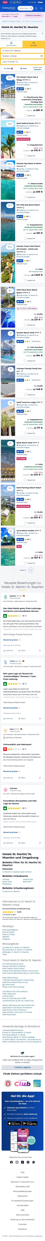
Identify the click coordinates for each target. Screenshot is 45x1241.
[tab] (11, 44)
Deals (5, 2)
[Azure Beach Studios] (8, 547)
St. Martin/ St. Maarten (11, 891)
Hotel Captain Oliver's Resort (13, 968)
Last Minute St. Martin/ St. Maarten (16, 947)
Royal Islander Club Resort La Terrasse (17, 1012)
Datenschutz (22, 1196)
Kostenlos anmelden (33, 15)
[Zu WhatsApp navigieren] (33, 1162)
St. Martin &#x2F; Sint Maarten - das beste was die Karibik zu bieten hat (22, 1039)
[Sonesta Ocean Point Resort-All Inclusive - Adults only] (8, 263)
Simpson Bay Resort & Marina (28, 163)
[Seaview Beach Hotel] (8, 346)
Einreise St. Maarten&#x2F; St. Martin (16, 1032)
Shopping (6, 939)
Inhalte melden (22, 1177)
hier (9, 38)
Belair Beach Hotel (24, 443)
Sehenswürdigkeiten (10, 930)
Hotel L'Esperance (9, 994)
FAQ (22, 1172)
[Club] (15, 16)
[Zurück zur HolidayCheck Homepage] (8, 8)
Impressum (22, 1229)
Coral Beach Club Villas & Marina (15, 991)
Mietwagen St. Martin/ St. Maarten (15, 952)
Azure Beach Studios (25, 531)
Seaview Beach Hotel (25, 333)
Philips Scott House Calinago (13, 987)
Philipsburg (6, 884)
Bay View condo (8, 984)
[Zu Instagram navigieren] (17, 1162)
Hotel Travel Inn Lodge (26, 402)
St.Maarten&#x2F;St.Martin (12, 1030)
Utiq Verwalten (22, 1205)
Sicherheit (22, 1224)
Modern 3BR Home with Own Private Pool (18, 1005)
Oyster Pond (7, 882)
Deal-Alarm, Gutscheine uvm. (22, 1182)
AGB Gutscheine (22, 1215)
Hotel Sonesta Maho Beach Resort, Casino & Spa (20, 973)
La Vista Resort (8, 996)
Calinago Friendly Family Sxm (29, 369)
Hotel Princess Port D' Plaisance (14, 1010)
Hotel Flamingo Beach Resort (28, 488)
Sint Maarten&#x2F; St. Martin (14, 1035)
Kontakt (31, 2)
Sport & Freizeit (8, 932)
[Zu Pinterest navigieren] (28, 1162)
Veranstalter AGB (23, 1187)
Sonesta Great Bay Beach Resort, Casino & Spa (20, 971)
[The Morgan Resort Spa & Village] (8, 96)
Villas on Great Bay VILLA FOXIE (14, 998)
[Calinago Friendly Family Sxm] (8, 381)
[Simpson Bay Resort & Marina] (8, 180)
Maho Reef (27, 882)
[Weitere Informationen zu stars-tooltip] (29, 80)
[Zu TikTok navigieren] (22, 1162)
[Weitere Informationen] (42, 150)
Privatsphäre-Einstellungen (22, 1201)
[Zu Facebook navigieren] (11, 1162)
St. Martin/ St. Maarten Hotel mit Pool (16, 872)
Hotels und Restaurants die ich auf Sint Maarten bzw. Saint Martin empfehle (22, 1042)
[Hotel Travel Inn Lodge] (8, 417)
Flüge (4, 954)
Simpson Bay (28, 879)
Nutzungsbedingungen (22, 1191)
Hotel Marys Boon (9, 1014)
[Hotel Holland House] (8, 139)
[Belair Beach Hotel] (8, 461)
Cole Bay (5, 879)
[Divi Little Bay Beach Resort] (8, 221)
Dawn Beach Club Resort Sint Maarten (17, 1007)
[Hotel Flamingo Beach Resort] (8, 505)
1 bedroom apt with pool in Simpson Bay (18, 980)
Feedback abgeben (22, 1067)
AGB (22, 1210)
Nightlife (5, 937)
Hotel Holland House (25, 123)
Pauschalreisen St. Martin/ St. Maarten (17, 950)
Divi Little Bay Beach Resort (28, 205)
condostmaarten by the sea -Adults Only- (18, 1001)
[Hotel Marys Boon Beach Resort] (8, 307)
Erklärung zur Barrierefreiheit (22, 1220)
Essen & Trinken (8, 934)
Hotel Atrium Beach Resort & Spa (15, 982)
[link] (36, 8)
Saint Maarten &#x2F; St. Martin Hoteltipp (18, 1037)
